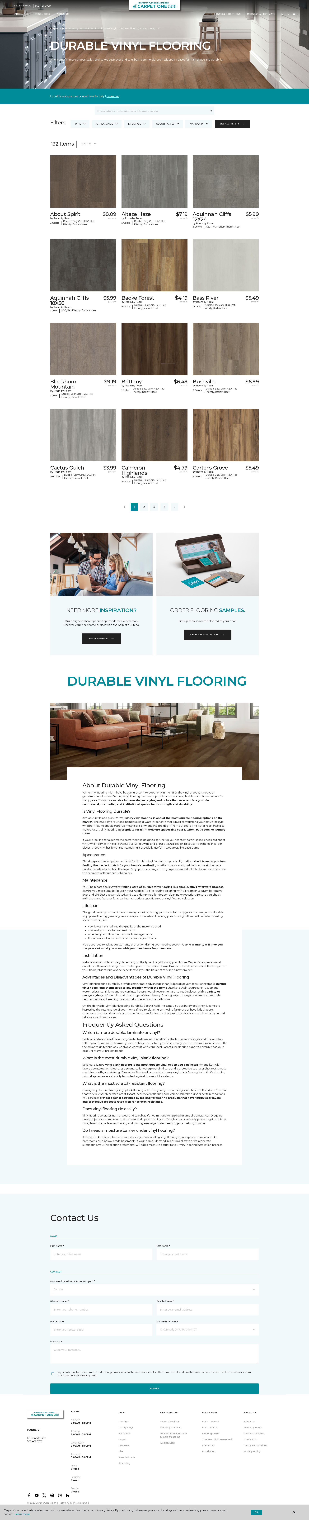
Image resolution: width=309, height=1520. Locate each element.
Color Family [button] (165, 123)
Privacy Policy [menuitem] (252, 1451)
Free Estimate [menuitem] (126, 1457)
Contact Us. (113, 96)
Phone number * (59, 1301)
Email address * (165, 1301)
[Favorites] (288, 14)
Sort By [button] (86, 143)
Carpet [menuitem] (122, 1439)
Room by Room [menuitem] (253, 1427)
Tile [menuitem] (120, 1451)
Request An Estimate (261, 14)
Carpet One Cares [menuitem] (254, 1433)
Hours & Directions (227, 14)
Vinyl (86, 28)
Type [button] (78, 123)
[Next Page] (184, 507)
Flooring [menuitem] (123, 1421)
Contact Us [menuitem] (250, 1439)
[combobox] (151, 111)
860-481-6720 (43, 5)
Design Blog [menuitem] (167, 1442)
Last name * (163, 1246)
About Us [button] (63, 14)
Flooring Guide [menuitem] (210, 1433)
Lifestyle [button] (134, 123)
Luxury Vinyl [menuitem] (125, 1427)
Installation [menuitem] (208, 1451)
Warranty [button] (196, 123)
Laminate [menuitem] (123, 1445)
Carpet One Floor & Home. (51, 1502)
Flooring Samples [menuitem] (170, 1427)
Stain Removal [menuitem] (210, 1421)
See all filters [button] (230, 123)
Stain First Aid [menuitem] (210, 1427)
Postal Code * (57, 1321)
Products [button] (21, 14)
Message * (56, 1341)
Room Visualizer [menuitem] (169, 1421)
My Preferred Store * (167, 1321)
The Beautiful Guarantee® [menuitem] (217, 1439)
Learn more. (22, 1514)
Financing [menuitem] (124, 1463)
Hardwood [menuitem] (124, 1433)
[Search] (211, 111)
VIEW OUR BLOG (98, 638)
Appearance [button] (104, 123)
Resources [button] (42, 14)
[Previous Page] (124, 507)
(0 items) (294, 14)
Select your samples (204, 634)
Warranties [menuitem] (208, 1445)
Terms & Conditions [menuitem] (255, 1445)
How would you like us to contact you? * (72, 1281)
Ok (256, 1512)
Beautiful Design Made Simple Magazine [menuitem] (173, 1435)
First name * (57, 1246)
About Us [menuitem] (249, 1421)
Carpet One (57, 28)
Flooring (74, 28)
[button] (282, 14)
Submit (154, 1388)
